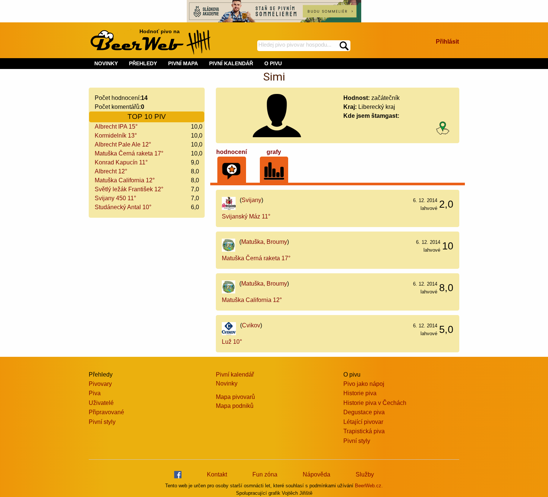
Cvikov (251, 325)
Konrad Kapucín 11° (121, 162)
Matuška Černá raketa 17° (129, 153)
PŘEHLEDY (143, 63)
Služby (365, 474)
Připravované (106, 412)
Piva (95, 393)
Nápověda (316, 474)
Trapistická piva (364, 431)
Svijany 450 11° (115, 198)
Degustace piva (364, 412)
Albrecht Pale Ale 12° (123, 144)
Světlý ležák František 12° (129, 189)
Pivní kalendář (235, 374)
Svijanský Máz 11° (246, 216)
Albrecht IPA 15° (116, 126)
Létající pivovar (363, 422)
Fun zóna (264, 474)
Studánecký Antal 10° (123, 207)
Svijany (251, 200)
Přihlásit (447, 41)
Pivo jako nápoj (363, 384)
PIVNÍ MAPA (183, 63)
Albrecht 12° (111, 171)
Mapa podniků (234, 406)
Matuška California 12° (125, 180)
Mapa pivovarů (235, 397)
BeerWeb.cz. (369, 485)
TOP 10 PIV (146, 116)
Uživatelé (101, 403)
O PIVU (273, 63)
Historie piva (360, 393)
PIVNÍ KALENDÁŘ (231, 63)
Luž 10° (232, 342)
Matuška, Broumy (264, 242)
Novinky (226, 383)
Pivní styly (102, 422)
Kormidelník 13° (116, 135)
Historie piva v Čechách (374, 403)
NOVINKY (106, 63)
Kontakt (217, 474)
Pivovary (100, 384)
